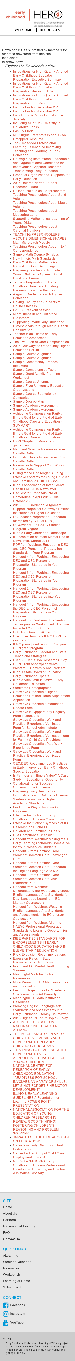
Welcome (23, 30)
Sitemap (7, 1338)
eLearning (10, 1255)
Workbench (11, 1274)
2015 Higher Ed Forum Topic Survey (40, 1018)
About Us (10, 1213)
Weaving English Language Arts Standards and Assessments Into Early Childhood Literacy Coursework (41, 1010)
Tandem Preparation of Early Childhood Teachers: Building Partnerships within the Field (35, 286)
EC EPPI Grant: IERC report (34, 632)
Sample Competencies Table (35, 370)
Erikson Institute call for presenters (39, 191)
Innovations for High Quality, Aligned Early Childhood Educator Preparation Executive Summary (40, 75)
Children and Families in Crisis (36, 831)
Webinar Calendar (17, 1262)
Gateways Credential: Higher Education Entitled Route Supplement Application (41, 696)
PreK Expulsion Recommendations (39, 954)
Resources (50, 30)
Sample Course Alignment (33, 354)
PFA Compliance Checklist (33, 835)
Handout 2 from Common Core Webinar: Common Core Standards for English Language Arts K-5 (39, 867)
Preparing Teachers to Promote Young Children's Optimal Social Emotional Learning (37, 274)
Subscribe (10, 1287)
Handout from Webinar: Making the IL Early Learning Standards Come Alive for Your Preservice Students (41, 843)
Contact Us (11, 1239)
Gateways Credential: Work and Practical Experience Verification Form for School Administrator (37, 724)
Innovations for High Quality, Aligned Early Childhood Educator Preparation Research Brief (40, 87)
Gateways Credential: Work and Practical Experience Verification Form (37, 755)
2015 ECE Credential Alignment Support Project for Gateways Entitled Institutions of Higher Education (41, 509)
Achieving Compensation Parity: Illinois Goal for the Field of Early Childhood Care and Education (38, 433)
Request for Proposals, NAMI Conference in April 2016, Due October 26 (36, 497)
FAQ (6, 1233)
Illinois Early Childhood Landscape (39, 533)
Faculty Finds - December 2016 (37, 107)
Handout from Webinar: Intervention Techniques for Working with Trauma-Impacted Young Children (41, 624)
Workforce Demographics (32, 688)
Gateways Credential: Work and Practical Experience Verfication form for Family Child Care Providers (41, 736)
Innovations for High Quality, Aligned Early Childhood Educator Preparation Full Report (40, 99)
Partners (9, 1220)
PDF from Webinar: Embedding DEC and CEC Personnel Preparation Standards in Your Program (40, 549)
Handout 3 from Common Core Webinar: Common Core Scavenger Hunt (40, 855)
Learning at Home (16, 1281)
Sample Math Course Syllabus (36, 254)
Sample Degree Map (28, 401)
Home (7, 1207)
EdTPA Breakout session (32, 310)
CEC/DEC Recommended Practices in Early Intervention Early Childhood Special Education (41, 767)
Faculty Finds (23, 131)
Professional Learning (19, 1226)
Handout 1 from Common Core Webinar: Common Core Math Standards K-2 (36, 879)
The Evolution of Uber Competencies (41, 342)
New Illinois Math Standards (34, 258)
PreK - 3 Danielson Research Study (40, 660)
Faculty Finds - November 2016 (37, 111)
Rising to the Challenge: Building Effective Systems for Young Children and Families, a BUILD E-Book (41, 477)
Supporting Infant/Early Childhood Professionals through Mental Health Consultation (40, 326)
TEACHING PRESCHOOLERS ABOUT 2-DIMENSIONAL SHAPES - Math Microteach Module (41, 238)
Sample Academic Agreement (35, 405)
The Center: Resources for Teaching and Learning (36, 1346)
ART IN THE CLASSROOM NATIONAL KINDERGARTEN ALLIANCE (35, 1026)
